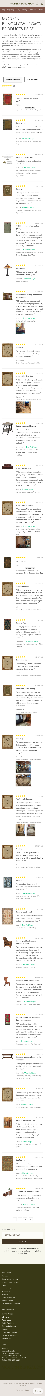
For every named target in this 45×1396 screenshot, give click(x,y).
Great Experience (22, 586)
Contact (5, 1276)
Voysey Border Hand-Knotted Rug (27, 110)
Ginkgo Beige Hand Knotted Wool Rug (28, 363)
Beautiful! (19, 189)
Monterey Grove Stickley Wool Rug (27, 570)
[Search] (7, 3)
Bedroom (32, 10)
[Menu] (2, 3)
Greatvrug (19, 347)
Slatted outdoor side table (26, 426)
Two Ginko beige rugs (24, 799)
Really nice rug (21, 660)
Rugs (4, 10)
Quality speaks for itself (25, 505)
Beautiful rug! (21, 123)
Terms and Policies (22, 1390)
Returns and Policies (10, 1279)
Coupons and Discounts (11, 1304)
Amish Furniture (8, 1323)
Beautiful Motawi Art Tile (25, 1120)
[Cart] (42, 3)
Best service (20, 268)
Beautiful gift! (21, 880)
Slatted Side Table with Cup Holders (27, 450)
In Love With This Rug (24, 376)
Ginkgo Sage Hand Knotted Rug (26, 712)
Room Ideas (6, 1320)
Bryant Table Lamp (22, 281)
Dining (24, 10)
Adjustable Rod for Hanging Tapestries (28, 170)
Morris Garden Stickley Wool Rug (26, 644)
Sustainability (7, 1291)
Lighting (10, 10)
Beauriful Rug (21, 623)
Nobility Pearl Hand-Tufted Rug (26, 928)
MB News (5, 1317)
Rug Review (20, 1160)
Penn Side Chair (21, 1004)
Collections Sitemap (9, 1332)
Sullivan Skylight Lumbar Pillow (26, 321)
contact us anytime (12, 65)
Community (6, 1288)
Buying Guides (7, 1314)
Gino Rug (19, 738)
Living (18, 10)
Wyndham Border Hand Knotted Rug (28, 141)
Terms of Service (8, 1298)
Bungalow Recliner (22, 967)
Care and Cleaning (9, 1326)
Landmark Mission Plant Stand (27, 1192)
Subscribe (22, 1241)
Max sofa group (21, 492)
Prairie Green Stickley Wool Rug (26, 252)
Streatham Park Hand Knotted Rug (27, 1176)
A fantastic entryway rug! (25, 689)
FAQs (4, 1285)
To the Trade (6, 1338)
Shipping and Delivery (10, 1282)
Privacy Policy (7, 1301)
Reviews (5, 1294)
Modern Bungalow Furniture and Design (22, 1383)
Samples (5, 1329)
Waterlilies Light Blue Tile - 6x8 (26, 896)
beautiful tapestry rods (24, 157)
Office (40, 10)
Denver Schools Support (11, 1335)
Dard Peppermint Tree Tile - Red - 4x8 (28, 1044)
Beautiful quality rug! (24, 912)
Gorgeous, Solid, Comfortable (27, 980)
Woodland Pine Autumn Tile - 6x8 (26, 1144)
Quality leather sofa (23, 468)
